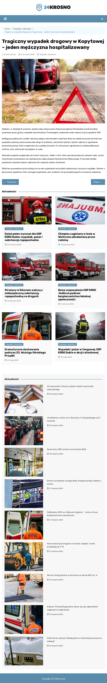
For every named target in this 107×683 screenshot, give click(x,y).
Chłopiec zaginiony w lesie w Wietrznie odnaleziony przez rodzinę (76, 237)
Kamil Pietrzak (10, 54)
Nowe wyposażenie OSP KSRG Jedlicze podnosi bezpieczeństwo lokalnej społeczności (77, 294)
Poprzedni (11, 182)
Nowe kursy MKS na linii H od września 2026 (66, 449)
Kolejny (97, 182)
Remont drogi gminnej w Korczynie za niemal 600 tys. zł (72, 575)
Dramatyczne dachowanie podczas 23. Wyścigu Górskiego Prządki (25, 352)
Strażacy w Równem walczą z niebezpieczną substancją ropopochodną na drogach (24, 293)
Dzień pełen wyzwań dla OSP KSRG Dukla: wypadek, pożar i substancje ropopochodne (24, 237)
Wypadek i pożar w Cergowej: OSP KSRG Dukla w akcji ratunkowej (79, 351)
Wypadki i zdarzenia (48, 54)
